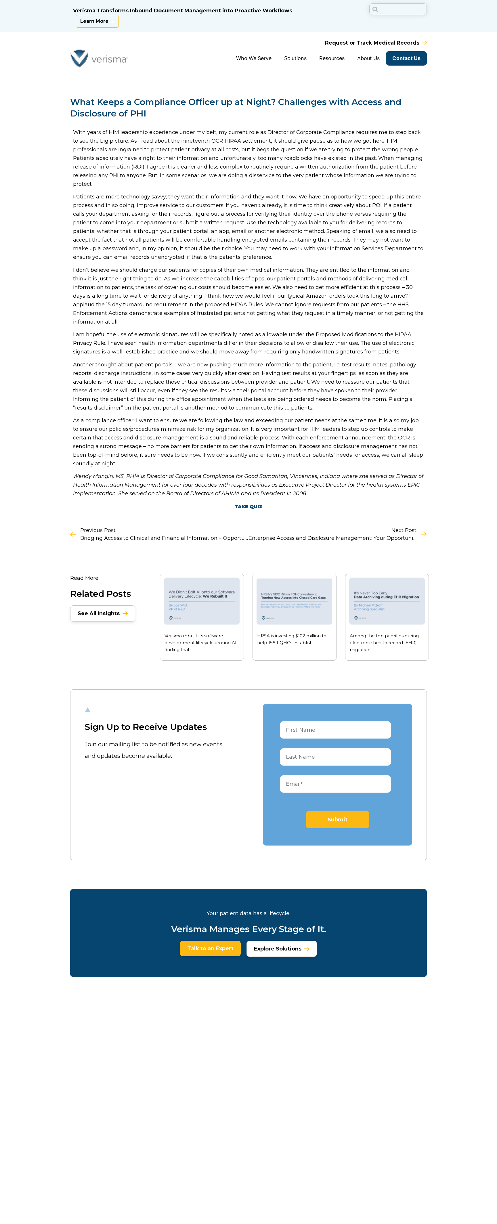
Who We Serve (254, 58)
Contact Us (406, 58)
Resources (332, 58)
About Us (368, 58)
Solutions (295, 58)
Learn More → (97, 21)
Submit (337, 819)
